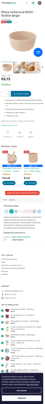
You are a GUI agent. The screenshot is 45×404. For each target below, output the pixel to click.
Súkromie (4, 271)
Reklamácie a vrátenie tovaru (11, 265)
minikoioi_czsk (10, 298)
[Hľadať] (27, 3)
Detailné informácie (8, 125)
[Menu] (39, 3)
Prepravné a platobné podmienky (13, 268)
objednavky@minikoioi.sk (14, 291)
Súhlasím (22, 398)
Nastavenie (22, 390)
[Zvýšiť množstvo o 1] (10, 92)
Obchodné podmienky (9, 259)
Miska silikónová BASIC (21, 237)
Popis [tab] (5, 200)
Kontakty (4, 274)
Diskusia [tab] (12, 200)
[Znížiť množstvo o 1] (10, 95)
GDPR (3, 262)
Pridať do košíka (23, 94)
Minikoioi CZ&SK (10, 294)
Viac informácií (33, 384)
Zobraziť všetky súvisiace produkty (22, 193)
